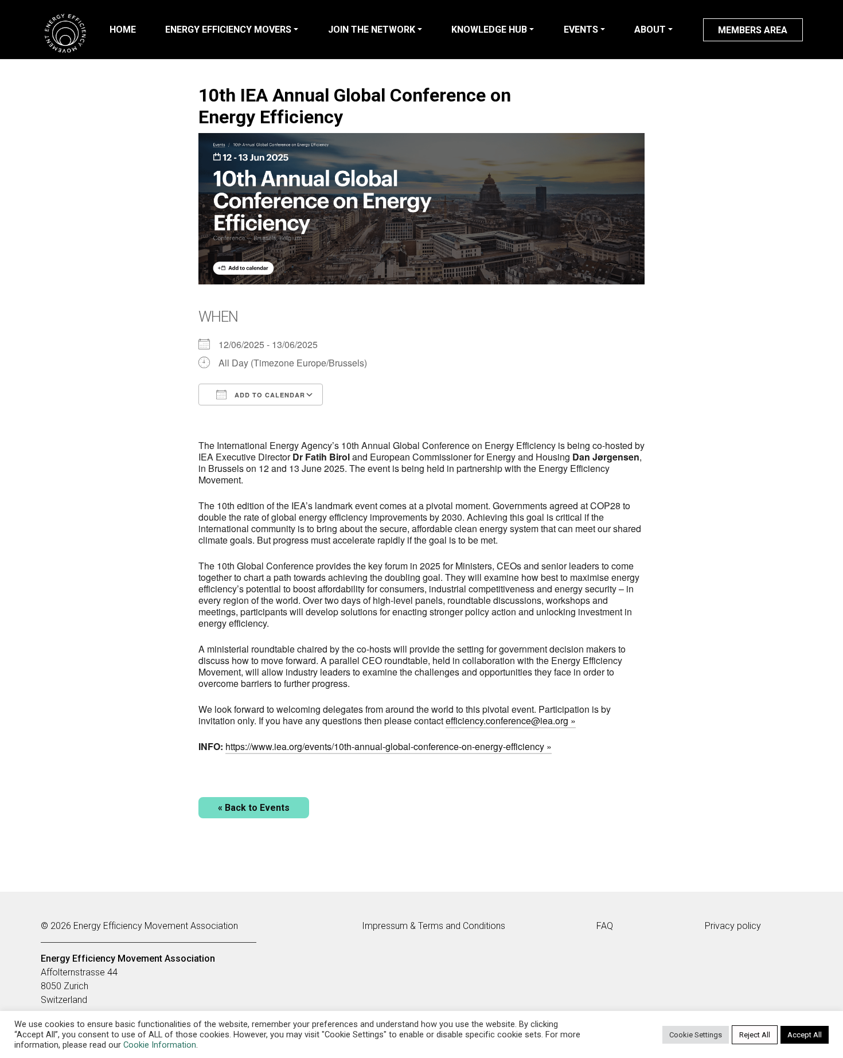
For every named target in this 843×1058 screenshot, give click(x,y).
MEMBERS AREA (752, 30)
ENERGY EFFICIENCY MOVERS (228, 29)
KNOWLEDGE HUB (489, 29)
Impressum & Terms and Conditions (433, 925)
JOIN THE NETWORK (371, 29)
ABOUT (650, 29)
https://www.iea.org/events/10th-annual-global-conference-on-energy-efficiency (384, 746)
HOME (123, 29)
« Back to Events (254, 807)
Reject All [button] (754, 1034)
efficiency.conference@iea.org (507, 720)
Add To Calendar (268, 395)
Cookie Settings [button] (695, 1034)
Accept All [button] (804, 1034)
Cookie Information (159, 1045)
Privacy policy (733, 925)
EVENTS (581, 29)
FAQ (604, 925)
